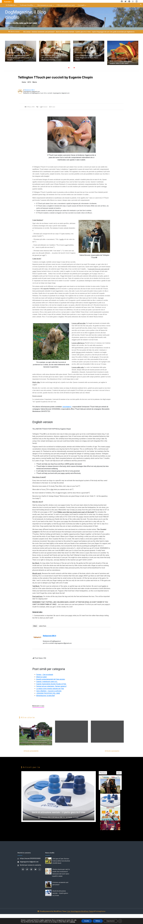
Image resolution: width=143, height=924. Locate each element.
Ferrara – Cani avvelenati (44, 674)
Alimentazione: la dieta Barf (45, 696)
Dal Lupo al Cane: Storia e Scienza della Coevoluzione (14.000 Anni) (61, 861)
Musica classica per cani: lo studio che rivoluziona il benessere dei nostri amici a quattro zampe (87, 58)
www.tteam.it (66, 407)
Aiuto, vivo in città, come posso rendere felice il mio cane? (52, 62)
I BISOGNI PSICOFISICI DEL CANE (48, 693)
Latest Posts (42, 626)
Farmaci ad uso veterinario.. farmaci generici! (51, 686)
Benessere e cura (44, 5)
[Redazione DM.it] (37, 637)
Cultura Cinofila (26, 5)
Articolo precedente (31, 751)
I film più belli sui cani (66, 5)
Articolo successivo (112, 751)
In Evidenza (10, 5)
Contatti (81, 5)
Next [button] (119, 773)
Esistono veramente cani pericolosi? (59, 824)
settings (72, 922)
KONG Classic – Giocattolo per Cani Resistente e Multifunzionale (122, 59)
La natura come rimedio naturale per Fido (50, 689)
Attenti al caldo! (41, 677)
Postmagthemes (100, 911)
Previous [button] (103, 773)
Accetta (86, 921)
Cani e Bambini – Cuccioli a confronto (48, 691)
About (35, 626)
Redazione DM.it (30, 90)
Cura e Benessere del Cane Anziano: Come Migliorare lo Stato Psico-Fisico (20, 58)
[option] (78, 32)
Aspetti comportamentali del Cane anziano (50, 679)
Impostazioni (111, 921)
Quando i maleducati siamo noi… (47, 682)
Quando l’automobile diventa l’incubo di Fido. (51, 684)
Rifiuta (98, 921)
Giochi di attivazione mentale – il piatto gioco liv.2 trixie (60, 893)
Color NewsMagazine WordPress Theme (80, 911)
